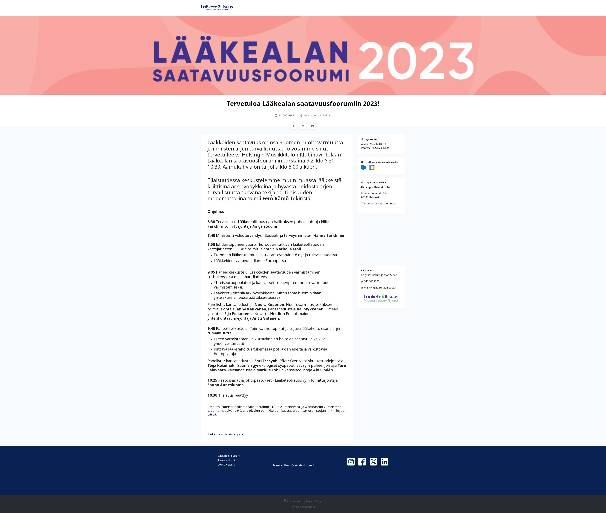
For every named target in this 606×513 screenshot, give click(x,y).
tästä (212, 414)
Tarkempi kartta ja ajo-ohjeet (378, 203)
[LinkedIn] (312, 126)
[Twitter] (303, 126)
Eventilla (310, 506)
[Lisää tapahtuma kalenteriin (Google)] (371, 167)
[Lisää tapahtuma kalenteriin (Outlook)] (364, 167)
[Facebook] (293, 126)
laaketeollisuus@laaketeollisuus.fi (293, 465)
